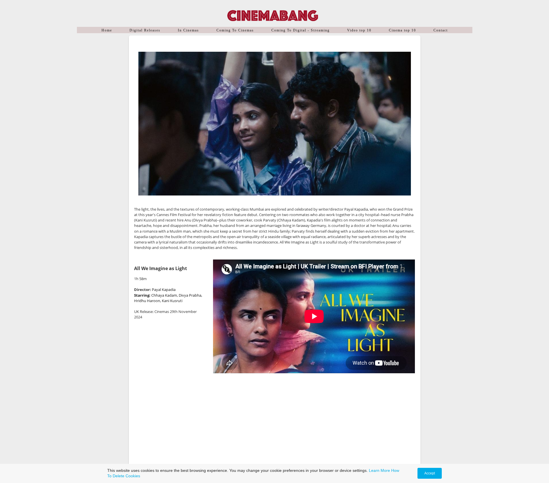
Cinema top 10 (402, 30)
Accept (429, 473)
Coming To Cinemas (235, 30)
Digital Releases (145, 30)
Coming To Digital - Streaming (300, 30)
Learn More (379, 470)
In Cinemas (188, 30)
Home (107, 30)
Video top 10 (359, 30)
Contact (440, 30)
